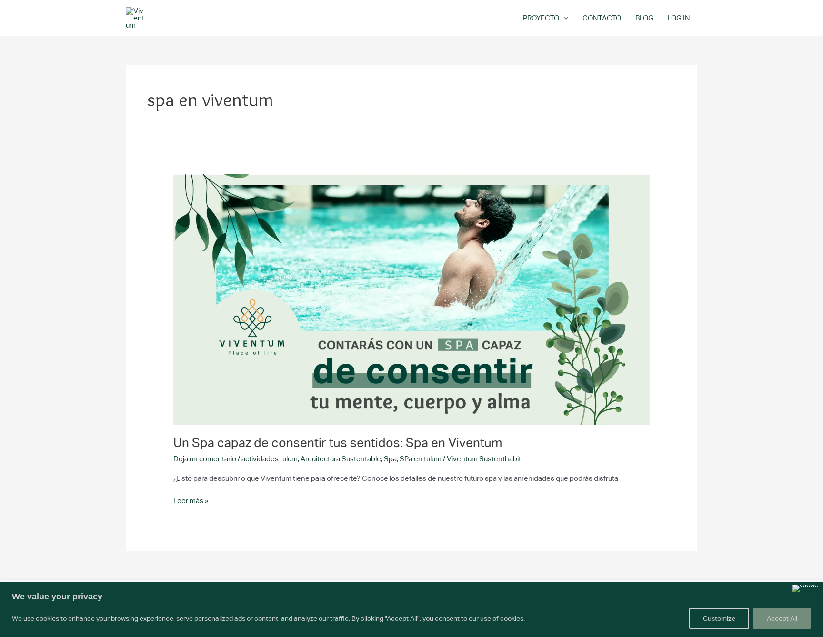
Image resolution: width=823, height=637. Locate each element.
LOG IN (679, 18)
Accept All (782, 618)
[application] (563, 18)
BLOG (644, 18)
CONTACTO (601, 18)
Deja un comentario (204, 459)
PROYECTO (541, 18)
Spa (390, 459)
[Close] (805, 588)
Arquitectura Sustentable (341, 459)
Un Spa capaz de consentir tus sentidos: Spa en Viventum (337, 443)
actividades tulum (269, 459)
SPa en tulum (421, 459)
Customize (719, 618)
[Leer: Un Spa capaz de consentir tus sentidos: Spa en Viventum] (411, 299)
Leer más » (190, 500)
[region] (411, 609)
